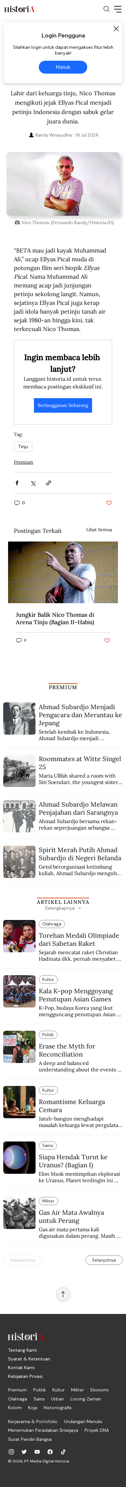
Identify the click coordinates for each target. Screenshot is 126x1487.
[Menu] (117, 9)
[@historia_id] (24, 1452)
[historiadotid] (11, 1452)
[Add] (63, 184)
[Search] (107, 9)
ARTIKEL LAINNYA (63, 902)
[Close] (116, 29)
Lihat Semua (99, 529)
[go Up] (63, 1294)
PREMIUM (63, 687)
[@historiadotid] (37, 1452)
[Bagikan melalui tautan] (49, 483)
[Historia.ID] (19, 9)
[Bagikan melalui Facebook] (17, 483)
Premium (23, 462)
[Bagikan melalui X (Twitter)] (33, 483)
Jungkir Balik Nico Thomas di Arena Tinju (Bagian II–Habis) (55, 618)
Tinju (23, 446)
